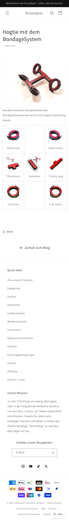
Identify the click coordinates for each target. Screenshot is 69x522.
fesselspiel (20, 503)
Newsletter (13, 304)
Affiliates (12, 371)
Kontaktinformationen (29, 514)
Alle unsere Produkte (20, 280)
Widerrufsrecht (54, 503)
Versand (52, 508)
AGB (43, 508)
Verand (11, 363)
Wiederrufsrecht (16, 321)
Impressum (14, 329)
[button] (7, 13)
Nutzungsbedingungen (20, 354)
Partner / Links (16, 379)
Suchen (11, 296)
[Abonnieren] (53, 452)
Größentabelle (16, 313)
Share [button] (9, 231)
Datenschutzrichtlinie (20, 338)
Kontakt (12, 346)
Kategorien (13, 288)
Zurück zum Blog (37, 247)
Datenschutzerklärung (27, 508)
